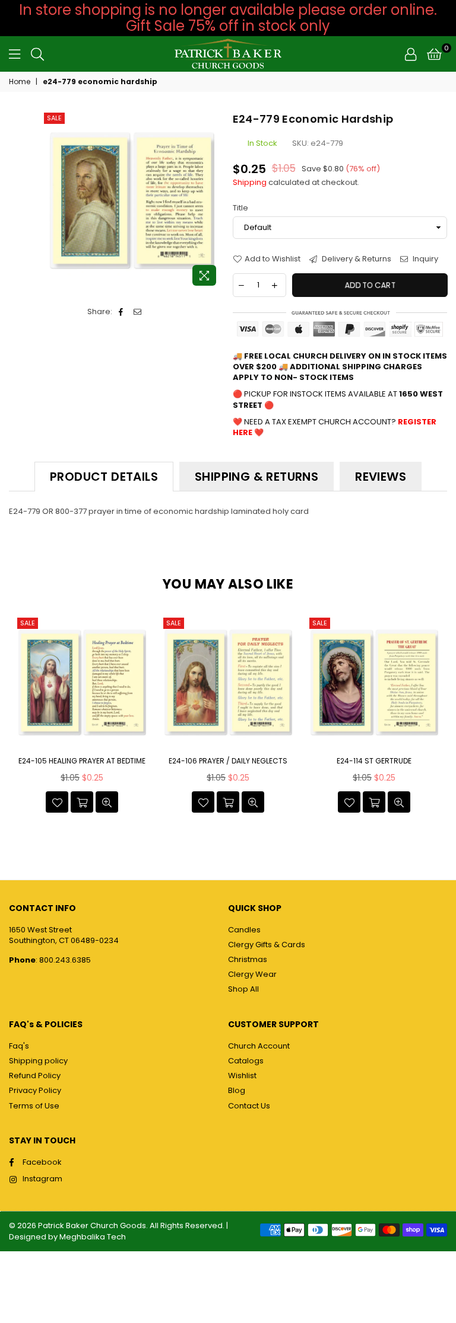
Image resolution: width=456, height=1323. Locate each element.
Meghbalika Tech (92, 1236)
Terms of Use (34, 1105)
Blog (236, 1090)
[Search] (37, 54)
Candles (244, 929)
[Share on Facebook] (121, 311)
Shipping (250, 182)
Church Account (259, 1046)
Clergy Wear (252, 974)
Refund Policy (35, 1075)
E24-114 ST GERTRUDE (374, 761)
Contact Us (249, 1105)
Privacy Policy (35, 1090)
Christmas (247, 959)
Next (436, 717)
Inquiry (424, 259)
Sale (54, 118)
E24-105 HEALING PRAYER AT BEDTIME (81, 761)
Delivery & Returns (355, 259)
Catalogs (246, 1060)
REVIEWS (380, 476)
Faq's (19, 1046)
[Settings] (411, 54)
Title (240, 208)
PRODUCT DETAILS (104, 476)
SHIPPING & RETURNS (256, 476)
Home (19, 82)
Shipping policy (38, 1060)
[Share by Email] (138, 311)
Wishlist (242, 1075)
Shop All (243, 989)
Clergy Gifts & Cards (266, 944)
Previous (19, 717)
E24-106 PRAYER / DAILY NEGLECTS (228, 761)
